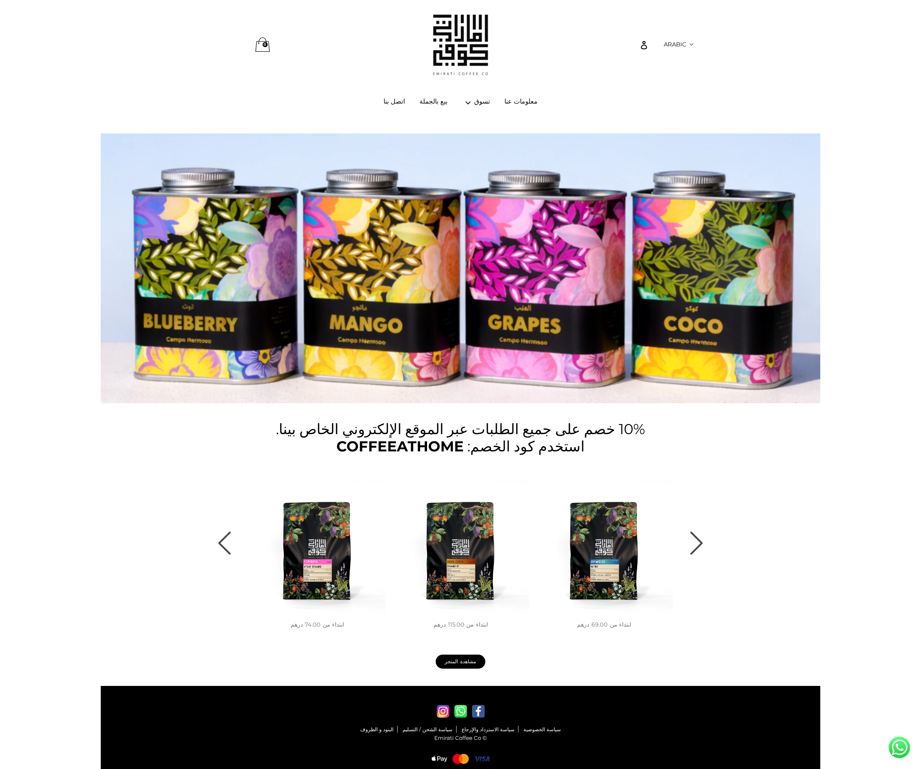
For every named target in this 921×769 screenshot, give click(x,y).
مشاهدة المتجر (460, 661)
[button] (899, 748)
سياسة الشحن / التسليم (428, 729)
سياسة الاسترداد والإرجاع (488, 729)
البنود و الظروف (377, 729)
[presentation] (224, 543)
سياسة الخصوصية (542, 729)
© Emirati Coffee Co (460, 737)
